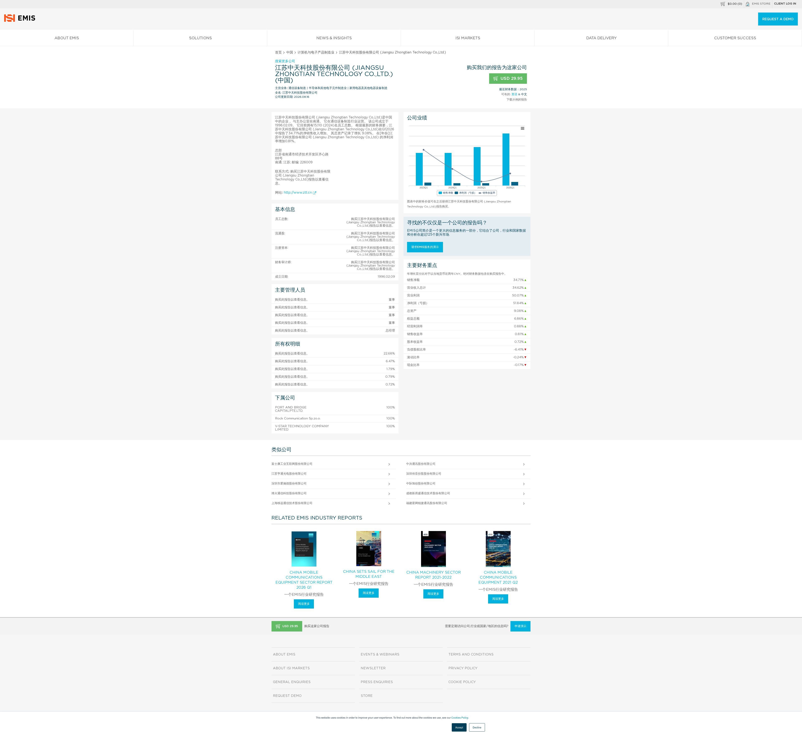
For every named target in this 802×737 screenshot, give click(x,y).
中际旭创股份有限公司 (420, 483)
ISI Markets (468, 38)
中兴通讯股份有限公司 (420, 464)
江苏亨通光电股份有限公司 (289, 473)
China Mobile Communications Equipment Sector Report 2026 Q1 (303, 580)
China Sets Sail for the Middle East (369, 574)
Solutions (200, 38)
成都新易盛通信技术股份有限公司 (428, 493)
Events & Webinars (380, 654)
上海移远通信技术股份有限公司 (292, 503)
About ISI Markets (291, 668)
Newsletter (373, 668)
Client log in (785, 3)
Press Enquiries (377, 682)
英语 (514, 94)
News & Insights (334, 38)
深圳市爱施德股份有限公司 (289, 483)
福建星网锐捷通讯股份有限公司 (426, 503)
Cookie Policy (462, 682)
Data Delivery (601, 38)
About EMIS (67, 38)
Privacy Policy (462, 668)
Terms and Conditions (471, 654)
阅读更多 (304, 603)
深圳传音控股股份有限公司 (423, 473)
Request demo (287, 696)
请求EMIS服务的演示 (425, 247)
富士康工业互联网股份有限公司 (292, 464)
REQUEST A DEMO (778, 19)
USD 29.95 (511, 78)
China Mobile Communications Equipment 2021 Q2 (498, 578)
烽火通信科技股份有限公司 (289, 493)
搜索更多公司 (285, 61)
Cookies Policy (459, 717)
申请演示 (520, 626)
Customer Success (735, 38)
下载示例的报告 (516, 99)
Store (367, 696)
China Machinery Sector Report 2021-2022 (433, 575)
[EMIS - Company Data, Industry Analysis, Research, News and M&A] (20, 20)
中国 (289, 52)
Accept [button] (459, 727)
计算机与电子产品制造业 (316, 52)
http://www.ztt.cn (298, 192)
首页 (278, 52)
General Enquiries (292, 682)
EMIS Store (761, 3)
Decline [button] (477, 727)
